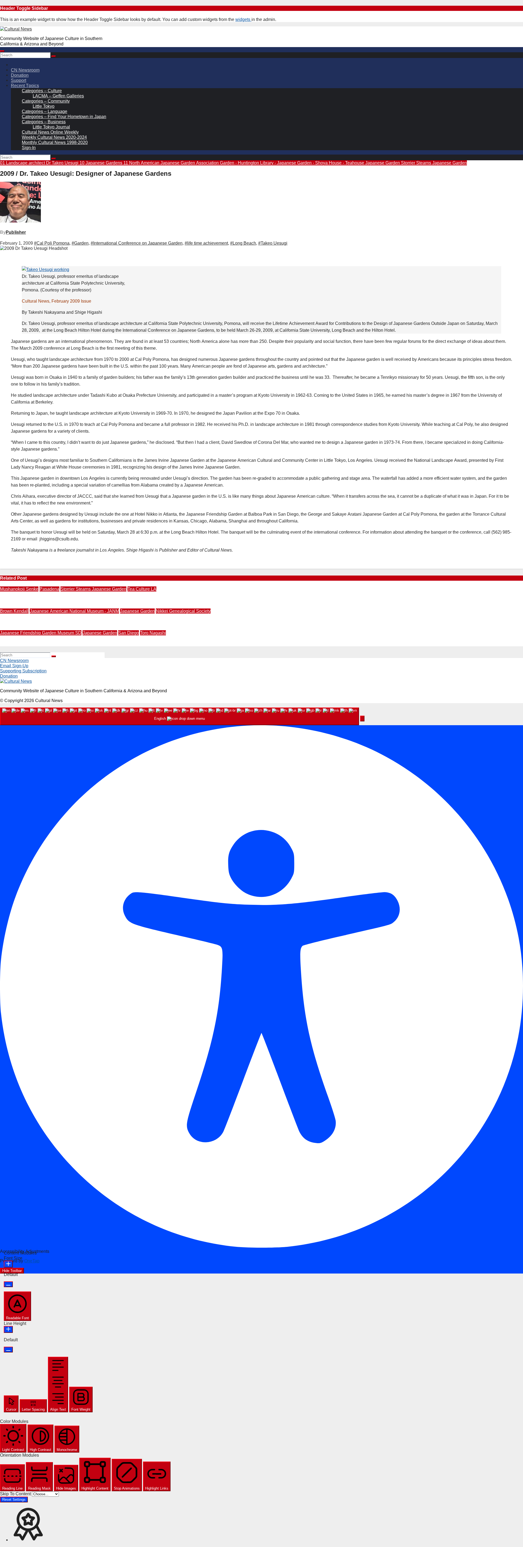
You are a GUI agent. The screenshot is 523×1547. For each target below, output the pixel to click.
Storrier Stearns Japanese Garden (434, 162)
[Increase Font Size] (8, 1264)
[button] (362, 718)
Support (18, 80)
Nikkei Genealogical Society (183, 611)
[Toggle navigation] (2, 51)
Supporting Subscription (23, 670)
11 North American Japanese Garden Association (171, 162)
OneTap (31, 1260)
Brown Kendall (14, 611)
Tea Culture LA (141, 589)
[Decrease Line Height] (8, 1349)
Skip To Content (16, 1493)
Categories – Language (44, 111)
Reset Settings (14, 1499)
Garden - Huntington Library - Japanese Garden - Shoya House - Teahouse (292, 162)
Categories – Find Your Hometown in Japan (64, 116)
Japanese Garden (383, 162)
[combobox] (179, 716)
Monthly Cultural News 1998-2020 (55, 142)
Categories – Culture (42, 90)
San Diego (128, 632)
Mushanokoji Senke (19, 589)
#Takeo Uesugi (272, 243)
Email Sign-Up (14, 665)
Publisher (16, 232)
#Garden (80, 243)
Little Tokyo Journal (51, 127)
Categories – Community (46, 101)
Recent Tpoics (25, 85)
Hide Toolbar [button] (12, 1271)
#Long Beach (243, 243)
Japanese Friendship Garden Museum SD (40, 632)
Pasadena (49, 589)
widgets (243, 19)
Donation (20, 75)
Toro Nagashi (153, 632)
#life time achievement (206, 243)
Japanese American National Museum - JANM (74, 611)
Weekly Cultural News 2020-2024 (54, 137)
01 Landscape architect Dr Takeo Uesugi (40, 162)
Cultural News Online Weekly (50, 132)
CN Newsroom (25, 70)
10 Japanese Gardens (101, 162)
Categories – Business (44, 121)
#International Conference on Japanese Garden (137, 243)
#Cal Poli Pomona (51, 243)
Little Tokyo (43, 106)
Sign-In (29, 147)
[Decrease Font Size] (8, 1284)
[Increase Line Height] (8, 1329)
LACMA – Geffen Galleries (58, 96)
